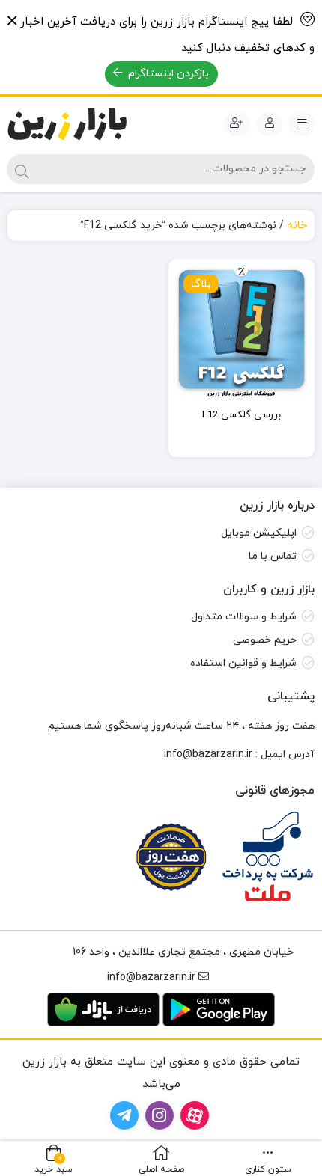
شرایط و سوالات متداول (244, 617)
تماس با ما (273, 556)
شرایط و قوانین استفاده (243, 663)
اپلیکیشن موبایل (259, 533)
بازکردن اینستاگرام (167, 74)
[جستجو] (22, 169)
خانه (297, 225)
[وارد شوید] (269, 124)
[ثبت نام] (237, 124)
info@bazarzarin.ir (208, 754)
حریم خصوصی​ (265, 640)
